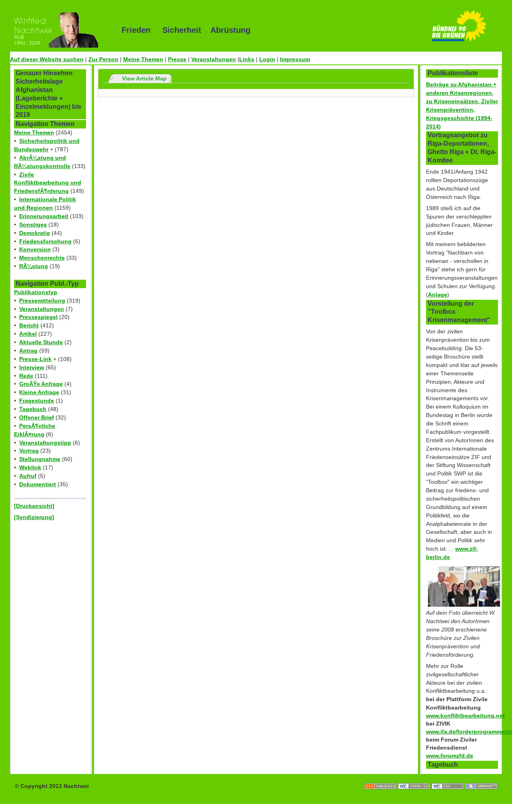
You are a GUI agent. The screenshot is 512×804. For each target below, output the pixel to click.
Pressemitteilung (42, 300)
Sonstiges (33, 224)
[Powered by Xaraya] (481, 778)
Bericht (29, 325)
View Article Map (144, 78)
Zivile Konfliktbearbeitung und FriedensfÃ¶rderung (47, 182)
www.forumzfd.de (449, 755)
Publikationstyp (35, 292)
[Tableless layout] (381, 778)
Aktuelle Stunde (41, 342)
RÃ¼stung (33, 266)
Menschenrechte (42, 258)
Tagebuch (32, 409)
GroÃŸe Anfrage (41, 384)
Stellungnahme (39, 459)
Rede (26, 376)
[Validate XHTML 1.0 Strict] (415, 778)
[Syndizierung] (34, 517)
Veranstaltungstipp (45, 442)
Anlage (437, 294)
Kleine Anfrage (39, 392)
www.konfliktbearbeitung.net (465, 715)
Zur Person (103, 59)
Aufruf (27, 476)
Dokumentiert (37, 484)
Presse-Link (35, 359)
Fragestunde (36, 400)
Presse (177, 59)
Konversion (35, 249)
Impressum (295, 59)
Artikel (28, 334)
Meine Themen (143, 59)
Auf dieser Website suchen (47, 59)
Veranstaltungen (213, 59)
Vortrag (29, 450)
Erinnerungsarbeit (43, 216)
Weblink (30, 467)
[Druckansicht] (34, 506)
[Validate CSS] (448, 778)
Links (246, 59)
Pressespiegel (38, 317)
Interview (31, 367)
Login (267, 59)
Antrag (28, 350)
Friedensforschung (45, 241)
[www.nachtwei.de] (60, 30)
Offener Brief (36, 417)
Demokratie (34, 233)
